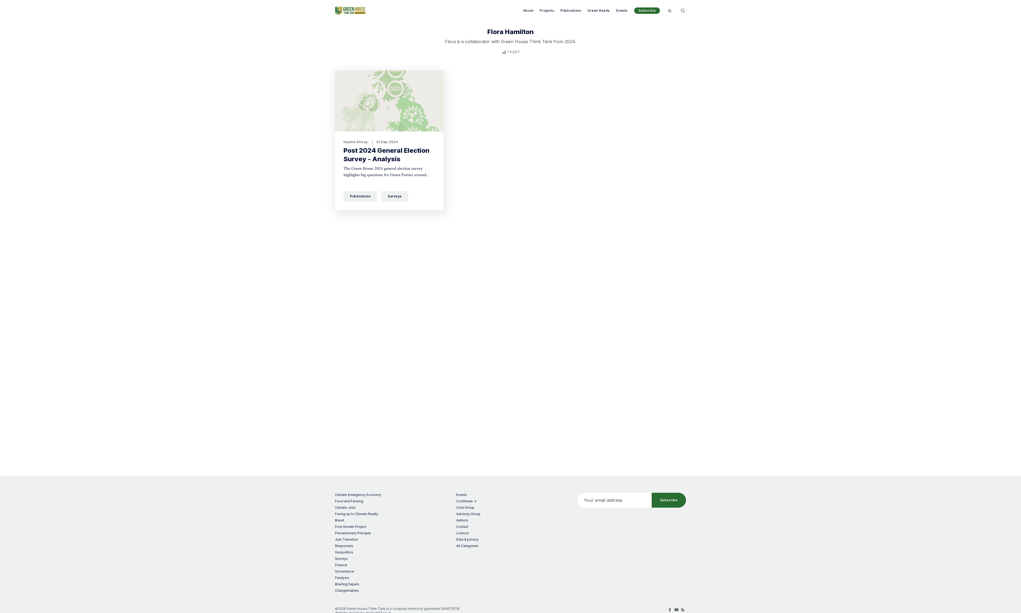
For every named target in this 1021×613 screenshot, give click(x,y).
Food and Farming (349, 501)
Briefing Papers (347, 584)
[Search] (683, 10)
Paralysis (342, 578)
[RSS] (683, 610)
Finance (341, 565)
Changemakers (347, 591)
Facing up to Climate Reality (356, 514)
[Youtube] (676, 610)
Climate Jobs (345, 508)
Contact (462, 527)
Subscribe (647, 11)
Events (622, 11)
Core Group (465, 508)
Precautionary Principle (353, 533)
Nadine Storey (356, 142)
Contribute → (466, 501)
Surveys (395, 196)
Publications (570, 11)
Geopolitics (344, 552)
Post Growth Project (350, 527)
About (528, 11)
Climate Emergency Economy (358, 495)
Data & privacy (467, 539)
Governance (344, 571)
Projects (547, 11)
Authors (462, 520)
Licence (462, 533)
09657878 (450, 609)
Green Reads (599, 11)
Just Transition (346, 539)
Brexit (339, 520)
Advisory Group (468, 514)
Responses (344, 546)
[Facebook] (670, 610)
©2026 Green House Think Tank (360, 609)
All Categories (467, 546)
